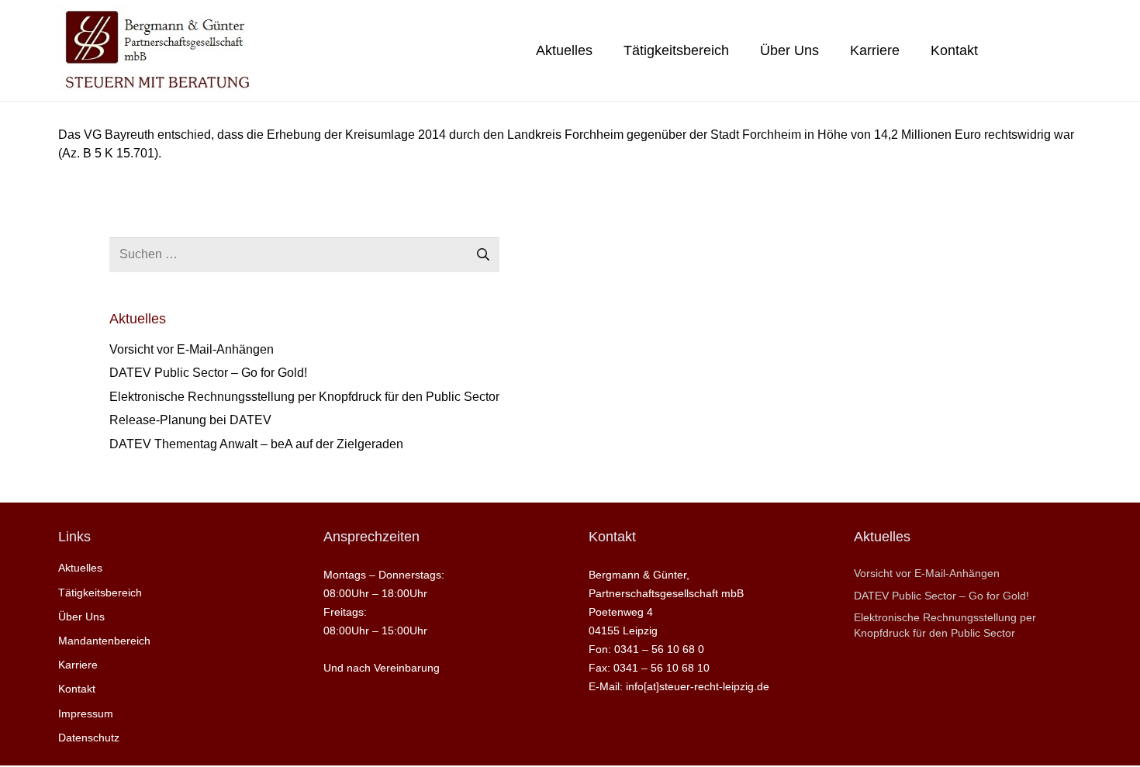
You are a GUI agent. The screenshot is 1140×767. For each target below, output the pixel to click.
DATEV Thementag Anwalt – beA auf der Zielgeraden (256, 444)
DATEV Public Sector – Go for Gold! (208, 372)
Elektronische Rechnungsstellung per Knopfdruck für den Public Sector (304, 396)
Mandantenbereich (104, 640)
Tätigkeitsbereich (100, 592)
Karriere (78, 664)
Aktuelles (80, 567)
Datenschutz (88, 737)
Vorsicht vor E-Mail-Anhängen (191, 349)
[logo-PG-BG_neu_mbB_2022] (156, 50)
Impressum (85, 713)
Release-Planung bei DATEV (190, 420)
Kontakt (76, 688)
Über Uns (81, 616)
